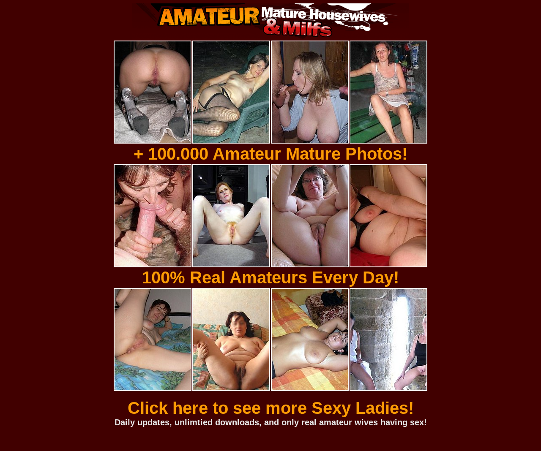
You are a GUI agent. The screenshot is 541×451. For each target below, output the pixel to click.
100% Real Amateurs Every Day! (270, 277)
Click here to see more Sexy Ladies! (271, 408)
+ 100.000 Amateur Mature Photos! (270, 153)
